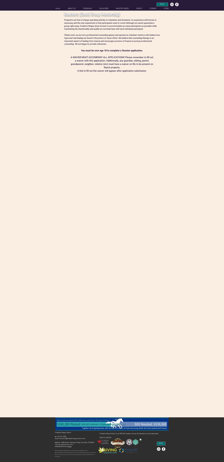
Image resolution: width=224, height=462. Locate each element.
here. (70, 447)
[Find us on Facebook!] (177, 4)
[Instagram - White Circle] (172, 4)
